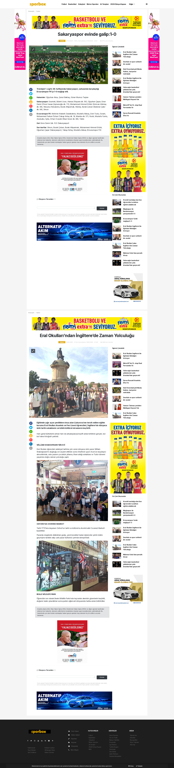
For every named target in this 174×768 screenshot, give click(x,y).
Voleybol (81, 4)
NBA (90, 749)
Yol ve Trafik (113, 738)
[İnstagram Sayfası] (35, 741)
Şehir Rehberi (113, 754)
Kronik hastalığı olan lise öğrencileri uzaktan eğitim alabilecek (132, 202)
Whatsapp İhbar (50, 750)
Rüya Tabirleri (134, 742)
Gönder (102, 208)
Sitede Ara (133, 735)
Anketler (132, 738)
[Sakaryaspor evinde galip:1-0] (68, 64)
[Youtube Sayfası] (39, 741)
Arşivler (73, 742)
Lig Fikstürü (113, 744)
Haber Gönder (49, 752)
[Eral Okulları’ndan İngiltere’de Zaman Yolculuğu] (68, 382)
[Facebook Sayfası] (28, 741)
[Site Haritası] (49, 741)
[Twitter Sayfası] (32, 741)
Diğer (131, 4)
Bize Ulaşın (74, 750)
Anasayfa (31, 11)
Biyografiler (133, 740)
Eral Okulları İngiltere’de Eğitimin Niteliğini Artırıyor (132, 80)
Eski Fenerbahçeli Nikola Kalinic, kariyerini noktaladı (132, 71)
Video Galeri (75, 735)
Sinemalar (112, 749)
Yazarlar (73, 739)
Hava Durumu (113, 735)
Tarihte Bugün (113, 747)
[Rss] (46, 741)
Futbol (64, 4)
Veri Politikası (32, 752)
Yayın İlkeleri (32, 750)
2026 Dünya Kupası (118, 4)
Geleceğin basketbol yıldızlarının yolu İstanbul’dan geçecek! (131, 89)
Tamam (139, 766)
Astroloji (132, 744)
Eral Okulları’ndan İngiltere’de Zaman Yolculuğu (130, 54)
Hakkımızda (31, 748)
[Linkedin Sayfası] (42, 741)
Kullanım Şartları (50, 748)
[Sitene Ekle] (53, 741)
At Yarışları (104, 4)
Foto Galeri (75, 731)
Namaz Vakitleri (114, 740)
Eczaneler (112, 742)
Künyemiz (74, 746)
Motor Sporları (92, 4)
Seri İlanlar (112, 751)
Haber (38, 312)
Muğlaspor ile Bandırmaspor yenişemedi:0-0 (129, 211)
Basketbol (72, 4)
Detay (131, 766)
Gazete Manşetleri (115, 756)
